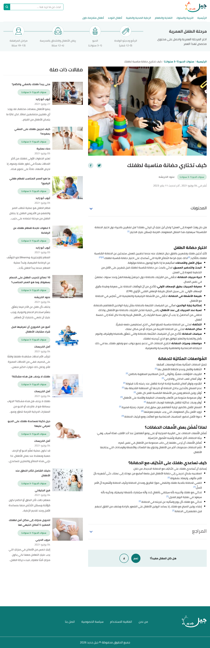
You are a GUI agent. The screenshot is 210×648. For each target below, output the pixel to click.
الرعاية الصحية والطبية (138, 17)
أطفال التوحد (115, 17)
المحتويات (199, 208)
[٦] (194, 487)
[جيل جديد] (196, 7)
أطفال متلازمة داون (93, 17)
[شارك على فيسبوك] (90, 165)
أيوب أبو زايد (43, 99)
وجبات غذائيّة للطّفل (185, 402)
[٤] (156, 368)
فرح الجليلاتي (42, 490)
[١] (128, 231)
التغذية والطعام (163, 17)
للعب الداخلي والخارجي (177, 378)
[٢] (189, 257)
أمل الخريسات (42, 346)
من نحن (143, 621)
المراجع (199, 531)
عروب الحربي (42, 539)
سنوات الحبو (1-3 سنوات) (192, 177)
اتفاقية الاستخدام (121, 621)
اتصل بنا (70, 621)
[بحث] (7, 7)
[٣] (100, 257)
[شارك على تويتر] (99, 165)
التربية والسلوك (184, 17)
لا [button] (124, 558)
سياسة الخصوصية (92, 621)
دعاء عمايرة (43, 148)
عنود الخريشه (42, 297)
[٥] (142, 411)
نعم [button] (136, 558)
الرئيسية (202, 17)
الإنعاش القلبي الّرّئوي (145, 291)
